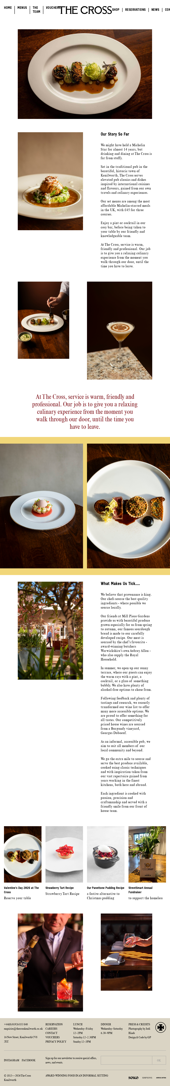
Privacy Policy (55, 1041)
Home (8, 8)
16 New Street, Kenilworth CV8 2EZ (20, 1039)
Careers (51, 1028)
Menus (22, 8)
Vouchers (53, 8)
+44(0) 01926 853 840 (16, 1024)
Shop (116, 10)
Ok (159, 1060)
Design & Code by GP (139, 1037)
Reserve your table (21, 893)
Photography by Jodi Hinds (139, 1031)
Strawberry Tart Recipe (62, 891)
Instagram (11, 1060)
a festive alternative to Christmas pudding (105, 893)
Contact (51, 1033)
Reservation (54, 1024)
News (155, 10)
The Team (36, 10)
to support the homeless (145, 893)
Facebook (29, 1060)
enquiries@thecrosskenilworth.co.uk (23, 1028)
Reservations (135, 10)
